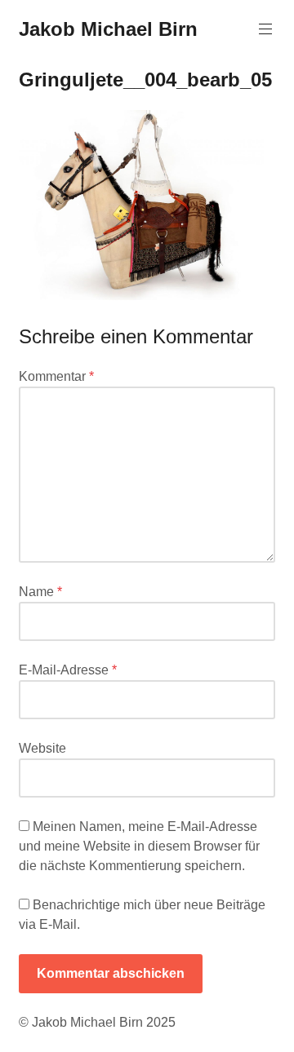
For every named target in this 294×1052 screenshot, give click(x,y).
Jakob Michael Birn (108, 29)
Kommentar (56, 376)
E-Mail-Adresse (68, 670)
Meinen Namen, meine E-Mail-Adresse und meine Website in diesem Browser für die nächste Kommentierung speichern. (139, 846)
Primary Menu (265, 29)
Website (42, 748)
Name (40, 592)
